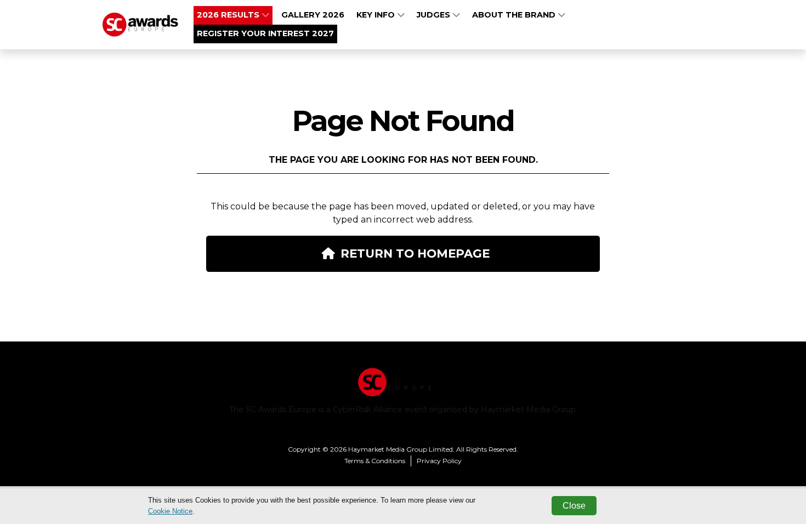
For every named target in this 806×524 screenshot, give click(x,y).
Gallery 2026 (312, 15)
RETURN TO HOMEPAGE (415, 253)
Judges (434, 15)
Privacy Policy (439, 461)
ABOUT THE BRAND (515, 15)
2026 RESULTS (229, 15)
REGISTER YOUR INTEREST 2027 (265, 33)
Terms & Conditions (374, 461)
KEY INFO (376, 15)
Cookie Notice (170, 511)
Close (574, 505)
